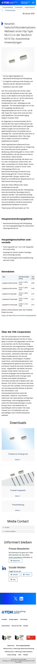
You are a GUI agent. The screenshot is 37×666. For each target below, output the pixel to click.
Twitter (27, 574)
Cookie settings (11, 654)
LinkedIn (15, 574)
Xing (14, 579)
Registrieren (16, 561)
